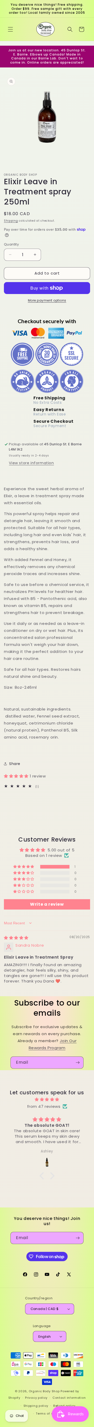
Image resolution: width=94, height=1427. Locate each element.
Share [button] (14, 763)
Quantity (11, 244)
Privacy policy (36, 1398)
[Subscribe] (77, 1062)
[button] (10, 29)
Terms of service (49, 1413)
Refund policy (64, 1406)
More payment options (47, 300)
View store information (31, 463)
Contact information (69, 1398)
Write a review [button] (47, 904)
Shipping (11, 221)
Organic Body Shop (44, 1391)
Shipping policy (36, 1406)
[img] (16, 937)
